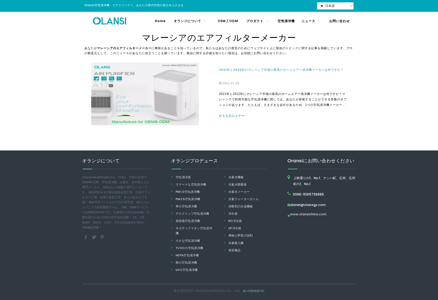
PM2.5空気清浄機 (188, 199)
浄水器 (232, 213)
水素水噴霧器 (237, 184)
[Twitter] (94, 236)
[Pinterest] (102, 236)
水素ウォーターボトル (243, 199)
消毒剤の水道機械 (240, 206)
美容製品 (234, 250)
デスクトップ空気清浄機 (192, 213)
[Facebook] (86, 236)
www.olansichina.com (308, 214)
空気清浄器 (183, 177)
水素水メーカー (239, 192)
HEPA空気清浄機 (187, 255)
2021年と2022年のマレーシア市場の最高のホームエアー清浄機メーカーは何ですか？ (281, 70)
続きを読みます (230, 115)
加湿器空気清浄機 (188, 221)
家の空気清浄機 (186, 262)
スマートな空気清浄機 (191, 184)
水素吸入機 (236, 243)
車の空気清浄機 (186, 206)
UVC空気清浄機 (187, 270)
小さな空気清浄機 (188, 241)
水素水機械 (236, 177)
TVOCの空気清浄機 (189, 248)
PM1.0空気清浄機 (188, 192)
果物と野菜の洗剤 (240, 235)
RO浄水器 (235, 221)
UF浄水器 (234, 228)
